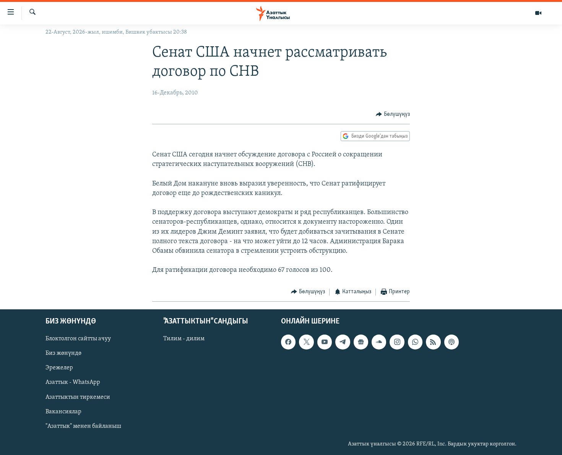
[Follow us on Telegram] (342, 342)
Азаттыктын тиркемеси (77, 397)
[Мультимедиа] (538, 13)
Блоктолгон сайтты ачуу (78, 339)
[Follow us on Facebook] (288, 342)
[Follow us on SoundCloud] (379, 342)
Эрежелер (59, 368)
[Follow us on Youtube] (324, 342)
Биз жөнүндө (63, 353)
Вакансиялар (63, 412)
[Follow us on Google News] (361, 342)
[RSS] (433, 342)
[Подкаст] (451, 342)
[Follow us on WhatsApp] (415, 342)
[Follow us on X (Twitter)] (306, 342)
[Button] (393, 114)
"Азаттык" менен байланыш (83, 426)
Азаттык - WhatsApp (72, 382)
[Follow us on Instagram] (397, 342)
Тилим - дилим (184, 339)
